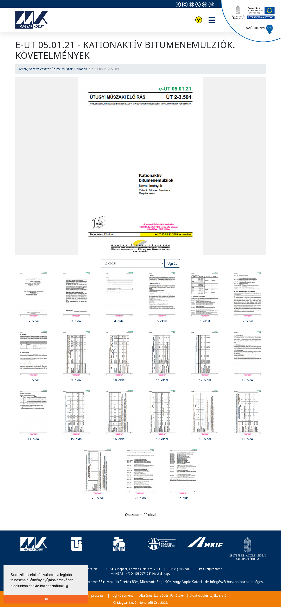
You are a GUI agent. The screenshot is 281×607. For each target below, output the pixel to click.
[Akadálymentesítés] (198, 20)
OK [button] (45, 599)
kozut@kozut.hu (212, 569)
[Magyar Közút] (33, 548)
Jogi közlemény (122, 595)
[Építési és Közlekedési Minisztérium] (247, 548)
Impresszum (96, 595)
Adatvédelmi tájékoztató (208, 595)
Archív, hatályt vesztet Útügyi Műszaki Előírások (53, 69)
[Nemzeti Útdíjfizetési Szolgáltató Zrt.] (161, 548)
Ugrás (172, 263)
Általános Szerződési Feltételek (161, 595)
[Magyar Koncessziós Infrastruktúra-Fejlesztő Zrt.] (204, 548)
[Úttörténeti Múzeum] (119, 548)
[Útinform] (76, 548)
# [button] (67, 586)
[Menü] (212, 20)
